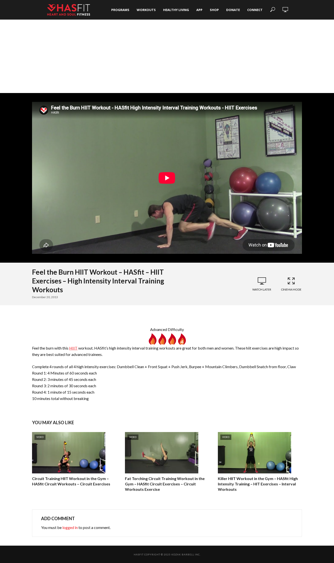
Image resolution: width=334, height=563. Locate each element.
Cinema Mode (291, 289)
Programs (120, 10)
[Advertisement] (167, 56)
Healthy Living (176, 10)
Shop (214, 10)
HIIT (73, 348)
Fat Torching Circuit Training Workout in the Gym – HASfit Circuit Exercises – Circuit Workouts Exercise (165, 483)
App (199, 10)
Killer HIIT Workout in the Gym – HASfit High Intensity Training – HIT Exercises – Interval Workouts (258, 483)
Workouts (146, 10)
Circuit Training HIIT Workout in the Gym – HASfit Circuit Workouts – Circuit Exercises (71, 481)
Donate (233, 10)
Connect (255, 10)
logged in (70, 527)
